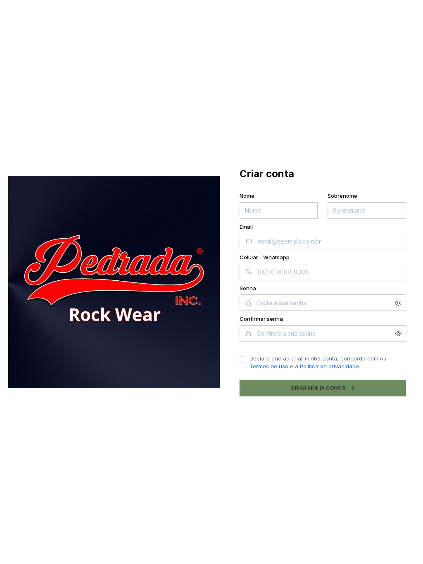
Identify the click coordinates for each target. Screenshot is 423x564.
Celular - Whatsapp (265, 257)
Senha (248, 288)
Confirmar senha (261, 318)
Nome (247, 195)
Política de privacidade (329, 366)
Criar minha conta (318, 387)
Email (246, 226)
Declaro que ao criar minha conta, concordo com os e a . (318, 362)
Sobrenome (342, 195)
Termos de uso (269, 366)
